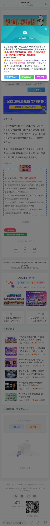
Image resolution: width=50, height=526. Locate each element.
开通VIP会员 (11, 77)
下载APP (40, 77)
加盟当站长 (27, 77)
